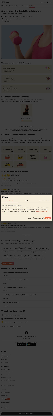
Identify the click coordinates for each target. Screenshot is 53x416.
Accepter (48, 218)
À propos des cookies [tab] (44, 200)
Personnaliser (37, 218)
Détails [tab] (26, 200)
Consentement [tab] (9, 200)
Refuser (29, 218)
